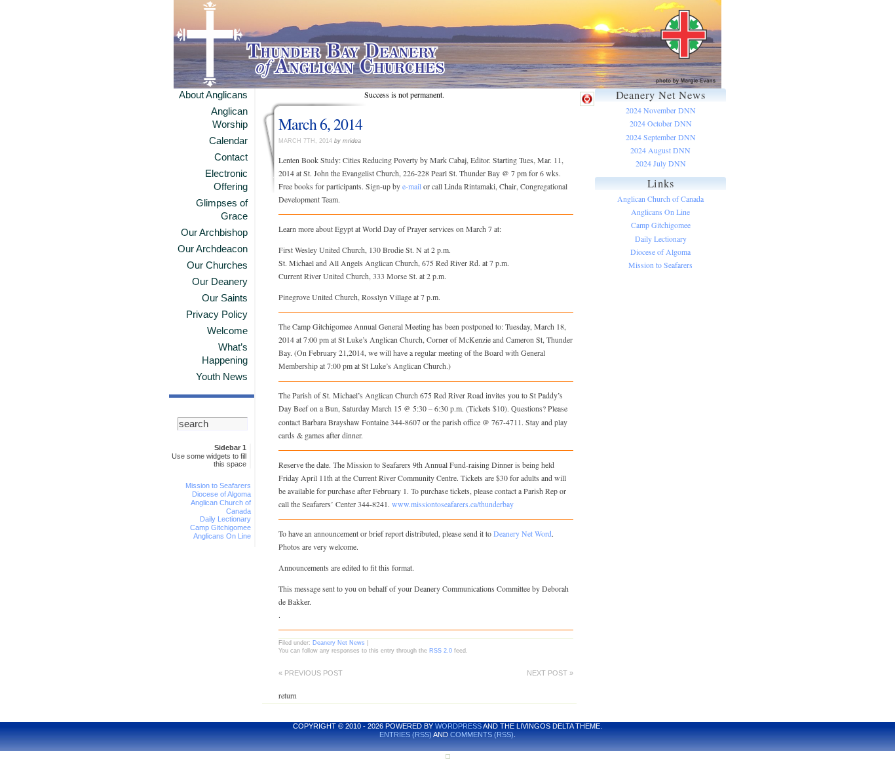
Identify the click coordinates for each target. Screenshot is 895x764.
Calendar (228, 141)
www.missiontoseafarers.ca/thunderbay (453, 504)
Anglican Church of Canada (660, 199)
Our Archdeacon (213, 249)
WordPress (458, 726)
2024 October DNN (661, 123)
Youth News (222, 377)
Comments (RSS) (482, 734)
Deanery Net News (339, 642)
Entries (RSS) (405, 734)
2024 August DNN (660, 150)
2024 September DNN (661, 137)
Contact (231, 157)
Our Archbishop (214, 232)
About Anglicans (213, 95)
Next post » (550, 673)
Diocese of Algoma (221, 494)
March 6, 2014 (320, 123)
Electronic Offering (226, 180)
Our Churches (217, 265)
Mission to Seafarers (218, 485)
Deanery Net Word (522, 534)
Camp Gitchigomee (220, 527)
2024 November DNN (661, 110)
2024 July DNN (661, 163)
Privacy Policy (217, 314)
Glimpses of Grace (222, 209)
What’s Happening (225, 354)
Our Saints (225, 298)
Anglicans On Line (222, 536)
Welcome (227, 331)
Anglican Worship (229, 118)
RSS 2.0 (440, 650)
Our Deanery (220, 282)
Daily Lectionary (225, 519)
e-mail (411, 186)
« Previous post (310, 673)
